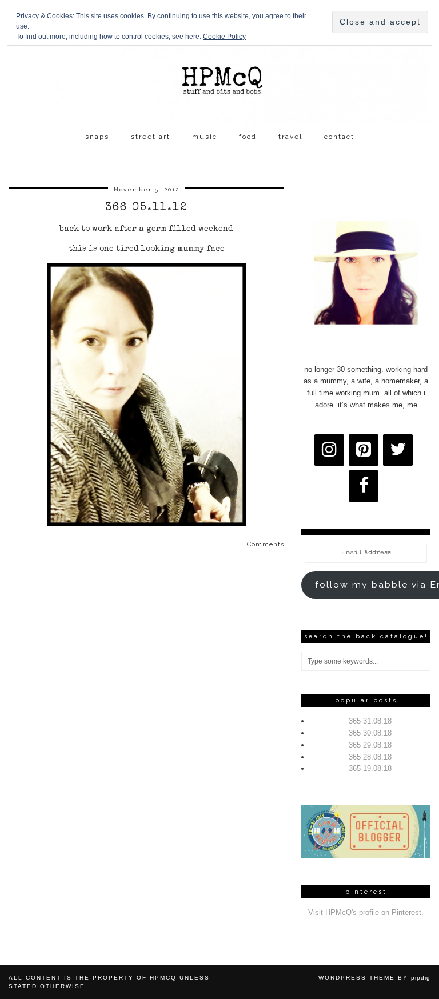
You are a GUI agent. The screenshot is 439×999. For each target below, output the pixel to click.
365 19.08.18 (370, 768)
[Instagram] (329, 450)
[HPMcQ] (219, 63)
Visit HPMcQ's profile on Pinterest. (366, 912)
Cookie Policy (224, 37)
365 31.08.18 (370, 721)
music (204, 137)
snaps (97, 137)
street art (150, 137)
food (248, 137)
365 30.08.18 (370, 733)
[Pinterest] (363, 450)
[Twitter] (398, 450)
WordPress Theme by (374, 977)
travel (290, 137)
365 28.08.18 (370, 757)
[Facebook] (363, 486)
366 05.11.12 (146, 208)
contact (339, 137)
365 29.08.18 (370, 745)
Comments (265, 544)
